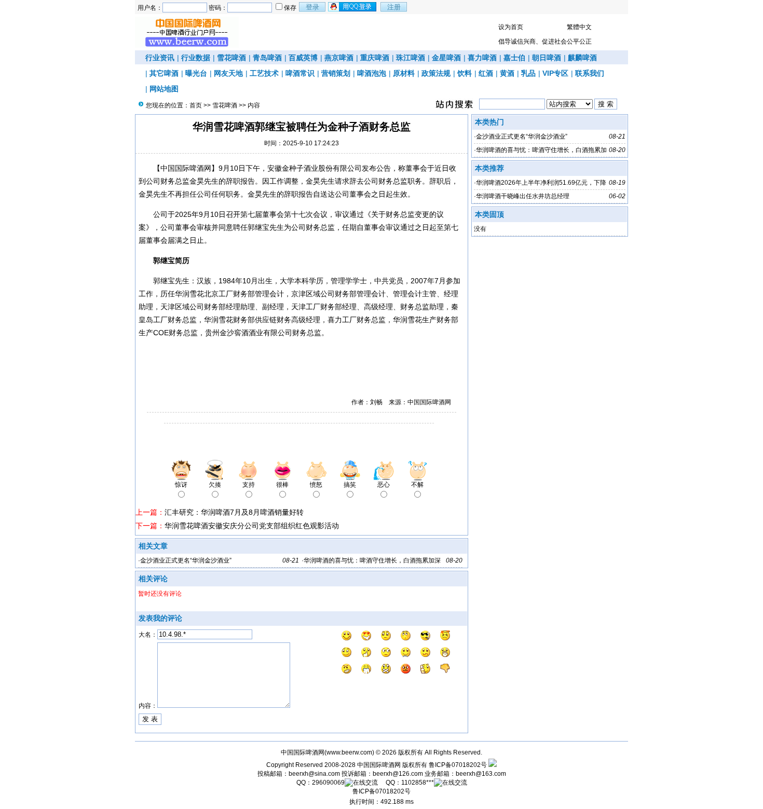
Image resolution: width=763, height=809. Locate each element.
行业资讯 (159, 57)
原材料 (404, 73)
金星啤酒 (446, 57)
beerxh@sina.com (314, 773)
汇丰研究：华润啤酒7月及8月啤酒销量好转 (234, 512)
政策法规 (436, 73)
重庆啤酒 (374, 57)
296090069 (328, 782)
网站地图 (164, 89)
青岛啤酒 (267, 57)
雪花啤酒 (231, 57)
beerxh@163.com (481, 773)
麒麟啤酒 (582, 57)
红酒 (486, 73)
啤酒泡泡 (371, 73)
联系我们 (589, 73)
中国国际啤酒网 (379, 765)
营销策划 (335, 73)
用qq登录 (353, 6)
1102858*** (417, 782)
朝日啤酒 (546, 57)
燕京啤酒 (338, 57)
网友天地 (228, 73)
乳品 (528, 73)
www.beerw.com (349, 752)
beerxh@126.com (398, 773)
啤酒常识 (300, 73)
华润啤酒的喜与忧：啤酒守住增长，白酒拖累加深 (372, 560)
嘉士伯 (514, 57)
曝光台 (196, 73)
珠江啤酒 (410, 57)
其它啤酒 (164, 73)
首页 (195, 105)
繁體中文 (579, 27)
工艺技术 (264, 73)
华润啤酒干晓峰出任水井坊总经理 (522, 196)
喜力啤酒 (482, 57)
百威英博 (303, 57)
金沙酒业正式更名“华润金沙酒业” (185, 560)
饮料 (464, 73)
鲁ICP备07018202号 (458, 765)
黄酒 (507, 73)
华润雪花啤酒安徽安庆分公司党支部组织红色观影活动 (252, 526)
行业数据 (195, 57)
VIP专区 (555, 73)
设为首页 (510, 27)
